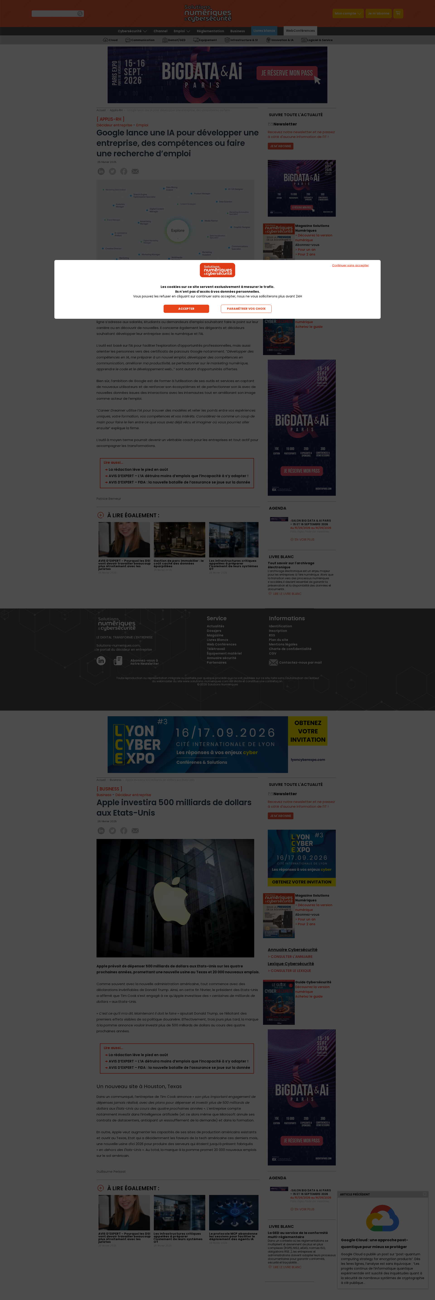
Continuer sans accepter (350, 265)
